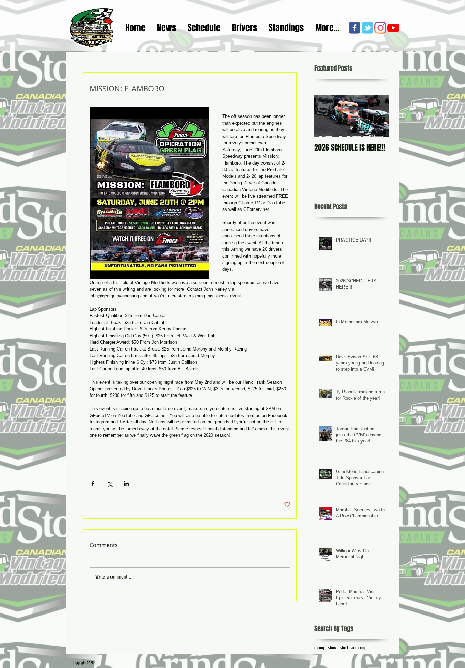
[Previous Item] (325, 115)
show (332, 648)
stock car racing (352, 648)
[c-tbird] (367, 28)
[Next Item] (378, 115)
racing (319, 648)
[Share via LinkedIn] (126, 483)
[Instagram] (380, 28)
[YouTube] (393, 28)
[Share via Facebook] (93, 483)
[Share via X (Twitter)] (109, 483)
